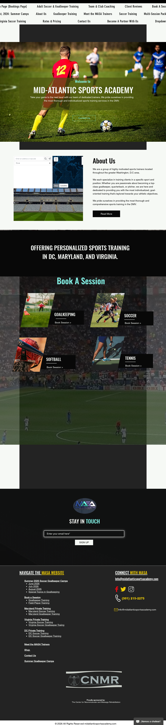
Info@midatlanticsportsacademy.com (136, 579)
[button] (128, 14)
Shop (27, 650)
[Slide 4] (85, 135)
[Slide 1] (80, 135)
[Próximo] (151, 92)
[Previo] (14, 92)
